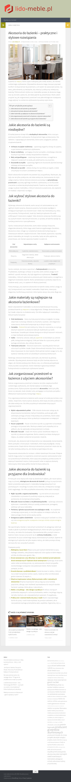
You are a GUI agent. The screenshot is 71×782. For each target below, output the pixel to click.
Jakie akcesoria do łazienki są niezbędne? (24, 108)
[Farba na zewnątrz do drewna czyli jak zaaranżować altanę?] (54, 621)
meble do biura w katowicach (55, 696)
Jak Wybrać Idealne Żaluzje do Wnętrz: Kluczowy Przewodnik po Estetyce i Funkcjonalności (13, 670)
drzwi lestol (51, 670)
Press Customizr (27, 778)
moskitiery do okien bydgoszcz (55, 717)
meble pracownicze (57, 710)
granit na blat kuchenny (53, 683)
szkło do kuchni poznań (54, 749)
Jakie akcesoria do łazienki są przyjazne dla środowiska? (28, 119)
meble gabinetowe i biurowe (56, 703)
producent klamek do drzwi (57, 735)
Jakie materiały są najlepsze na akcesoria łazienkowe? (28, 113)
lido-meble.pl (16, 42)
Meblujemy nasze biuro (19, 550)
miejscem (26, 309)
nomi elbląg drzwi (55, 722)
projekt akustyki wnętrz (56, 737)
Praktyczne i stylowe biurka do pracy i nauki (26, 598)
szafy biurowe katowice (53, 742)
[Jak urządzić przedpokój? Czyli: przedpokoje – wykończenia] (17, 621)
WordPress (15, 778)
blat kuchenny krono (52, 661)
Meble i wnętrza (14, 25)
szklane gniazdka (61, 747)
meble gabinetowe (62, 701)
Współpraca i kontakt (10, 20)
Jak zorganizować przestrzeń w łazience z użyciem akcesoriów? (31, 116)
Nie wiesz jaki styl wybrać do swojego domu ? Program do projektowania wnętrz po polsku (13, 677)
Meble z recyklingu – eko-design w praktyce (26, 590)
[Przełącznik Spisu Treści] (49, 105)
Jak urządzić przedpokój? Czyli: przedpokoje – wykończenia (16, 632)
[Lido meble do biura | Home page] (28, 9)
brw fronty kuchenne (56, 663)
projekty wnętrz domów (54, 740)
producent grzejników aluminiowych (57, 729)
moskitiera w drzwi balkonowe (56, 715)
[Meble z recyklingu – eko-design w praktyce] (35, 620)
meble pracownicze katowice (56, 713)
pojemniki (39, 338)
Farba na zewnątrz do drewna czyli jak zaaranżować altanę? (51, 632)
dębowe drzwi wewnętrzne (56, 680)
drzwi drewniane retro (58, 668)
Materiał (22, 327)
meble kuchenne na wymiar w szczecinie (55, 706)
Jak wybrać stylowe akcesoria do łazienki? (24, 111)
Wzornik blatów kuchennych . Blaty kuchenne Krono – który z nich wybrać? (13, 662)
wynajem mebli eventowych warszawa (57, 756)
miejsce (19, 81)
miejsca (38, 394)
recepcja (64, 740)
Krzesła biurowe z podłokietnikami (23, 571)
